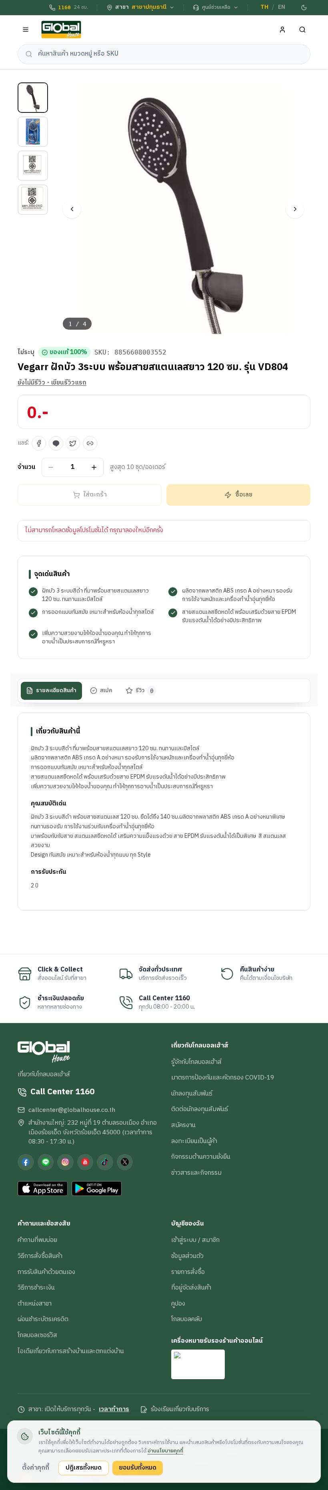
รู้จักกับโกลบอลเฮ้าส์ (196, 1062)
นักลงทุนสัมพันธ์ (191, 1093)
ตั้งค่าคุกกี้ (35, 1467)
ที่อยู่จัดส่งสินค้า (191, 1287)
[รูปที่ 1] (33, 97)
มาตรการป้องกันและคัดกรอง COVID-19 (222, 1077)
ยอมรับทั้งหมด (137, 1467)
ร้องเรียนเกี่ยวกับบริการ (180, 1409)
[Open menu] (26, 30)
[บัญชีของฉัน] (282, 30)
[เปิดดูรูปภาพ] (184, 209)
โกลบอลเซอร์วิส (37, 1335)
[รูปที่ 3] (33, 165)
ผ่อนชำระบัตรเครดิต (43, 1319)
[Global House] (61, 30)
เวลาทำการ (114, 1409)
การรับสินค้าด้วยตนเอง (46, 1272)
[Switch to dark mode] (304, 7)
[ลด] (51, 467)
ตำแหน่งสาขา (35, 1303)
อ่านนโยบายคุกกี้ (165, 1450)
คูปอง (178, 1303)
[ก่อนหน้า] (72, 209)
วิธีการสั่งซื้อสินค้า (40, 1256)
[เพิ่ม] (94, 467)
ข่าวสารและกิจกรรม (196, 1173)
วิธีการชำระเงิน (36, 1287)
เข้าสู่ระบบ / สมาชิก (195, 1240)
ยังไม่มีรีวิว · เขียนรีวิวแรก (52, 383)
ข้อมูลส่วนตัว (187, 1256)
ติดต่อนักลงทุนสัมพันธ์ (199, 1109)
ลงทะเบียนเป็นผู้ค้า (194, 1141)
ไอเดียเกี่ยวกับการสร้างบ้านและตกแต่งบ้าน (71, 1351)
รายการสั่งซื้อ (188, 1272)
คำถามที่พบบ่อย (37, 1240)
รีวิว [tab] (145, 690)
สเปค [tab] (106, 690)
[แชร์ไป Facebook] (39, 443)
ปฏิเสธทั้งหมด (84, 1467)
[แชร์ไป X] (73, 443)
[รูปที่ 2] (33, 131)
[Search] (302, 30)
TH (264, 7)
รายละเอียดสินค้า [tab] (56, 690)
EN (281, 7)
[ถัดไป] (295, 209)
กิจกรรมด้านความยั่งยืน (200, 1157)
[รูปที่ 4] (33, 199)
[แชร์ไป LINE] (56, 443)
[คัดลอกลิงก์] (90, 443)
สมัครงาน (183, 1125)
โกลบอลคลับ (186, 1319)
